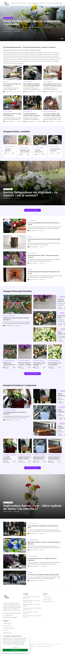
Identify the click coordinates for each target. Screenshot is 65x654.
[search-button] (57, 3)
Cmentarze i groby (7, 632)
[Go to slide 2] (61, 38)
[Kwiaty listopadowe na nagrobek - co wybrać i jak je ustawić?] (32, 183)
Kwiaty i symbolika (8, 18)
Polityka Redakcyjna (40, 646)
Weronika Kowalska (7, 31)
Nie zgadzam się (15, 647)
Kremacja (6, 81)
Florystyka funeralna (9, 315)
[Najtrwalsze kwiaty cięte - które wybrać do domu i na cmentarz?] (32, 496)
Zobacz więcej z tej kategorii (32, 210)
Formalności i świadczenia (50, 111)
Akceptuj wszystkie (15, 650)
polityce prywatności (20, 643)
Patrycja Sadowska (47, 596)
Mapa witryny (48, 646)
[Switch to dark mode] (60, 3)
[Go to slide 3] (62, 38)
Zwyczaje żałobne (28, 81)
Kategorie (6, 621)
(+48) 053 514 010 (8, 615)
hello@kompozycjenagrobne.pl (11, 617)
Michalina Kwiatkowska (8, 198)
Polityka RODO (32, 646)
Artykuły (25, 594)
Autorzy (45, 594)
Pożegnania (5, 630)
